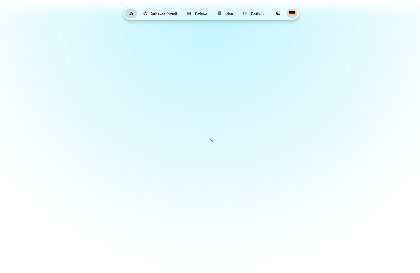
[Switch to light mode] (278, 13)
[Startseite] (131, 13)
